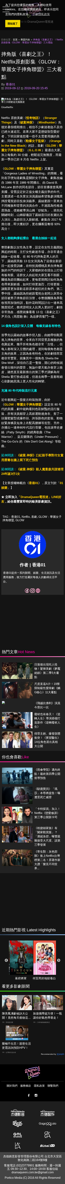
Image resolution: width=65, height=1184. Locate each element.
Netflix (26, 516)
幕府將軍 (21, 978)
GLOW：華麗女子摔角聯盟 (22, 168)
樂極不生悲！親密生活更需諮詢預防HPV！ (16, 1045)
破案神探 (26, 122)
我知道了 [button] (13, 23)
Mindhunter (47, 122)
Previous (6, 960)
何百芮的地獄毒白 (44, 978)
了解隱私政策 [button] (41, 14)
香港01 (33, 483)
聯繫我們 (52, 1085)
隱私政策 (39, 1085)
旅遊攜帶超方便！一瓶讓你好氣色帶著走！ (47, 1015)
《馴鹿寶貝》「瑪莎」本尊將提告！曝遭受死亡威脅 (47, 793)
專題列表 (25, 39)
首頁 (15, 39)
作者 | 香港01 (33, 564)
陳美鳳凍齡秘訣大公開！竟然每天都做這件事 (16, 1016)
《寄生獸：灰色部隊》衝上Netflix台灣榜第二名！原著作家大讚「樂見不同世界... (47, 860)
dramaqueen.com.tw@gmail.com (33, 1172)
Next (58, 960)
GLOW (20, 520)
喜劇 (34, 516)
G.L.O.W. (35, 150)
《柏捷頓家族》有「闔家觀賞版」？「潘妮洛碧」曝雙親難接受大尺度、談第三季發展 (47, 836)
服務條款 (25, 1085)
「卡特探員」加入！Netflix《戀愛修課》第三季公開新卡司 (47, 813)
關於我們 (12, 1085)
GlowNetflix (7, 107)
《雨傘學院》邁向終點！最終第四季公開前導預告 (47, 774)
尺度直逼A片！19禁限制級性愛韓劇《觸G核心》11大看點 (47, 688)
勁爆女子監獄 (35, 141)
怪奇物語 (32, 118)
